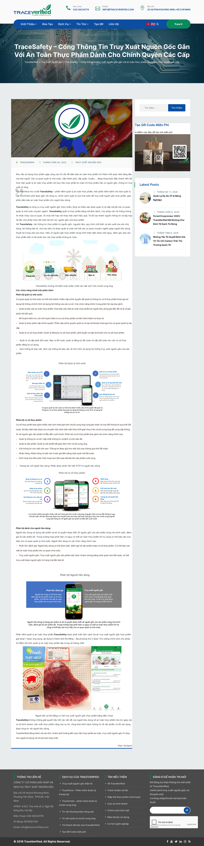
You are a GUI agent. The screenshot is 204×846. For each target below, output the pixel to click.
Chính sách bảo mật (118, 810)
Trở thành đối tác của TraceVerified (81, 825)
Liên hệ (114, 24)
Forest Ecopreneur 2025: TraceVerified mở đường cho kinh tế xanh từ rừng (168, 220)
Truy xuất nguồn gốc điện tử (77, 783)
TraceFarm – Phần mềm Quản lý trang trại (77, 792)
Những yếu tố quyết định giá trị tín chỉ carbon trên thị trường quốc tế (169, 241)
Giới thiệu (28, 24)
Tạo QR (98, 24)
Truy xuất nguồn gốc (88, 162)
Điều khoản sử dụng (118, 817)
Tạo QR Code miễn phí (74, 831)
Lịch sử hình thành (117, 803)
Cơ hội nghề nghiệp (118, 823)
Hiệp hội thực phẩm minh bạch (124, 797)
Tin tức (81, 24)
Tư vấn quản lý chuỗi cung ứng (78, 818)
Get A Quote (178, 24)
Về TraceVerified (116, 783)
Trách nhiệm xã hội (117, 790)
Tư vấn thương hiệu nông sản (78, 811)
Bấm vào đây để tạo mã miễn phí (155, 132)
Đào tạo (47, 24)
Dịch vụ (63, 24)
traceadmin (27, 162)
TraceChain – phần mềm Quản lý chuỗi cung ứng (78, 803)
